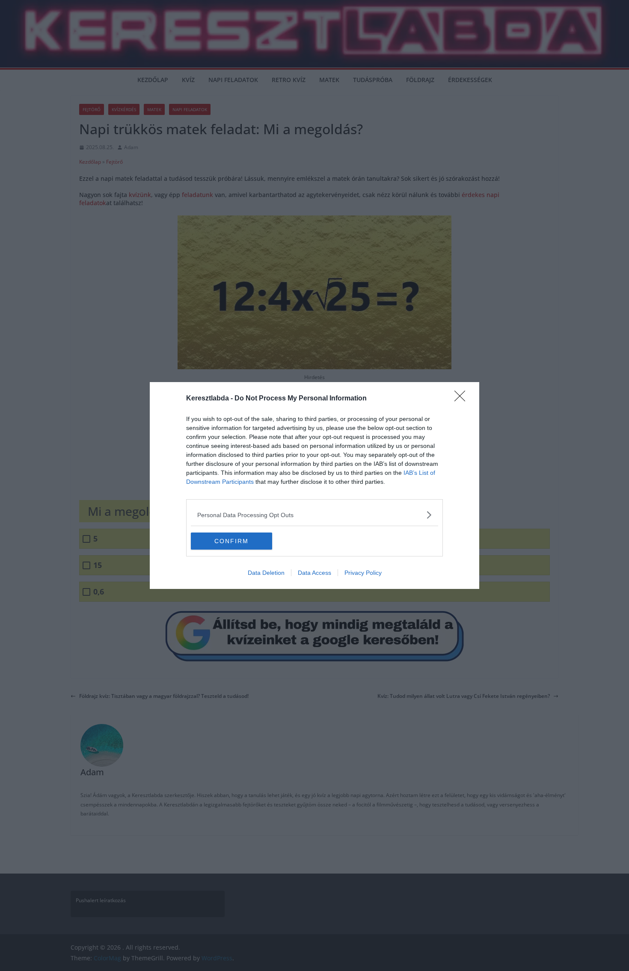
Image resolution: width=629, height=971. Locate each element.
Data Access (314, 572)
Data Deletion (266, 572)
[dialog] (314, 485)
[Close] (462, 399)
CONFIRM (231, 541)
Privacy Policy (363, 572)
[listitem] (314, 514)
